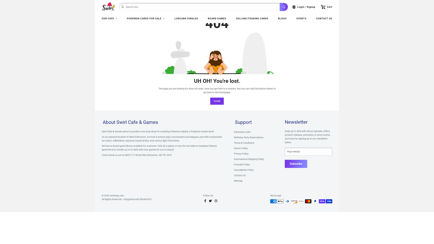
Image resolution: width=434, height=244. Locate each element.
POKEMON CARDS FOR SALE (145, 18)
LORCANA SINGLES (186, 18)
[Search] (284, 7)
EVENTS (302, 18)
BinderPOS (145, 199)
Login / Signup (306, 7)
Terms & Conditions (244, 142)
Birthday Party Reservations (248, 137)
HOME (217, 101)
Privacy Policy (241, 153)
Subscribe (296, 163)
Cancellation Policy (244, 170)
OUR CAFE (108, 18)
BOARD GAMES (217, 18)
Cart (329, 7)
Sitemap (238, 180)
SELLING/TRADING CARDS (252, 18)
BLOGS (282, 18)
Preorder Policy (242, 164)
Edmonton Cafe (242, 132)
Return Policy (241, 148)
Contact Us (324, 18)
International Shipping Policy (249, 159)
